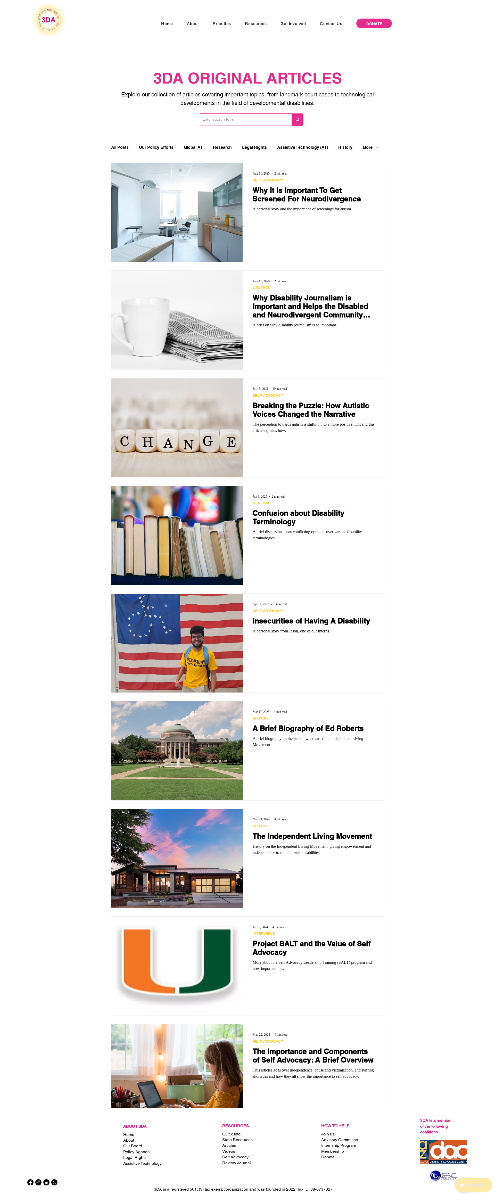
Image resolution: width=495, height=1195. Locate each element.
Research (222, 147)
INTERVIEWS (264, 934)
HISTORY (261, 718)
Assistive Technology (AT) (302, 147)
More (368, 147)
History (345, 147)
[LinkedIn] (46, 1182)
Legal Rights (254, 147)
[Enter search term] (297, 120)
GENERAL (261, 288)
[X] (54, 1182)
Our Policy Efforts (156, 147)
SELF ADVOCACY (268, 180)
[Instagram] (38, 1182)
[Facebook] (30, 1182)
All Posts (120, 147)
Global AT (193, 147)
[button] (193, 24)
